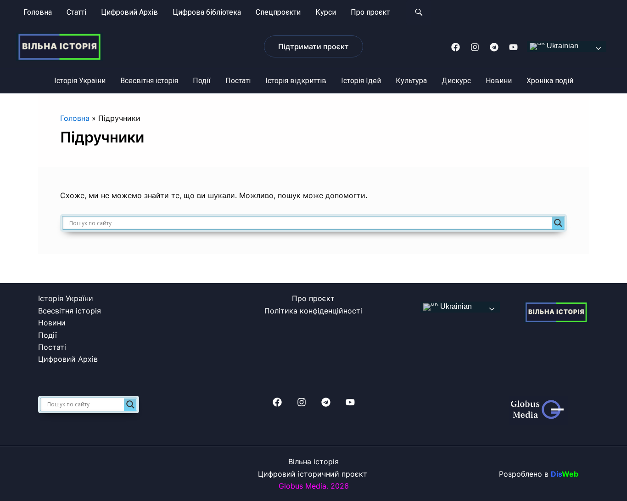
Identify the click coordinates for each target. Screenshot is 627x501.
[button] (313, 46)
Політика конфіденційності (313, 310)
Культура (411, 80)
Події (202, 80)
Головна (37, 12)
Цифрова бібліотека (207, 12)
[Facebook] (455, 47)
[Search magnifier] (558, 222)
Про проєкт (370, 12)
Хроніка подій (549, 80)
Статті (76, 12)
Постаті (238, 80)
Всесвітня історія (149, 80)
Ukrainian (561, 46)
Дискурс (456, 80)
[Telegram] (494, 47)
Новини (499, 80)
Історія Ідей (361, 80)
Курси (325, 12)
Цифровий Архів (129, 12)
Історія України (80, 80)
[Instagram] (474, 47)
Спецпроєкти (278, 12)
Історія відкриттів (295, 80)
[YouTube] (513, 47)
